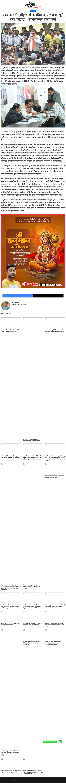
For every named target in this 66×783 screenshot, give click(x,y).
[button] (60, 741)
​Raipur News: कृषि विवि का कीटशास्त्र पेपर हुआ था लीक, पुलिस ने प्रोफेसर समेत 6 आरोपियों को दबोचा (54, 331)
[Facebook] (17, 295)
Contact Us (8, 780)
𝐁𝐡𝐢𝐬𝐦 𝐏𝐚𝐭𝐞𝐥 (15, 302)
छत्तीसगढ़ (33, 11)
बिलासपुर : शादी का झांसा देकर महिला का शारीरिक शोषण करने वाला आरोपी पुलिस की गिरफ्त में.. (31, 587)
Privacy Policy (15, 780)
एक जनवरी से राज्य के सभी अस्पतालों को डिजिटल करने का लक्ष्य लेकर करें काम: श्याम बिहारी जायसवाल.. (32, 643)
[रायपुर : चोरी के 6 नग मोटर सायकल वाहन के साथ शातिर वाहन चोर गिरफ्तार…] (11, 616)
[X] (48, 295)
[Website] (13, 307)
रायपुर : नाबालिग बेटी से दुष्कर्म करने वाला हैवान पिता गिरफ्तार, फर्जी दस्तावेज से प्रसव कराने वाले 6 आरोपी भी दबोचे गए (33, 772)
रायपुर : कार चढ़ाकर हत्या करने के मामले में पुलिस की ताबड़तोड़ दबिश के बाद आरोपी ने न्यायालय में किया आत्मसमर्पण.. (53, 643)
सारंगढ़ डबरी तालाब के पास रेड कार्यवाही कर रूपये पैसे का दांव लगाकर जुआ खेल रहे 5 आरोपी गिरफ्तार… (54, 625)
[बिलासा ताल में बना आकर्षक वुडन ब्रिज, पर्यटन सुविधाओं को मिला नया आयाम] (55, 468)
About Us (3, 780)
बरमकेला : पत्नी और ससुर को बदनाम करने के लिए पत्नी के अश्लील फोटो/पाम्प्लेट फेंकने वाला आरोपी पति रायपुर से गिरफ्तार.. (10, 606)
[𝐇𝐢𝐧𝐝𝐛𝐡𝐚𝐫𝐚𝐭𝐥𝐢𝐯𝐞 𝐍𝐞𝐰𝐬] (33, 4)
